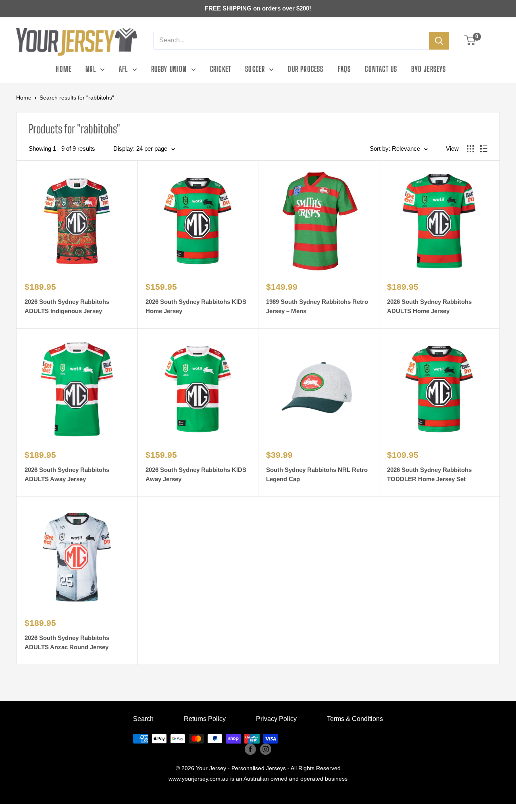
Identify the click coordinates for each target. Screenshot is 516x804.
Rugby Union (169, 68)
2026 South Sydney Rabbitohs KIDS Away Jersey (196, 474)
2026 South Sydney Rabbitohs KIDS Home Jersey (196, 306)
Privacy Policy (276, 718)
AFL (123, 68)
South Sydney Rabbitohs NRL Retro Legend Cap (317, 474)
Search (143, 718)
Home (63, 68)
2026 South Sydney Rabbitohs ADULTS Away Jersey (67, 474)
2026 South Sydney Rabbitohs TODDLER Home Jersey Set (429, 474)
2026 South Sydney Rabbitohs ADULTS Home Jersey (429, 306)
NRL (90, 68)
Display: (124, 148)
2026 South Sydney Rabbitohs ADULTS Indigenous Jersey (67, 306)
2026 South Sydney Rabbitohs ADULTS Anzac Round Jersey (67, 642)
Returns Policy (205, 718)
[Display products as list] (483, 148)
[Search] (439, 41)
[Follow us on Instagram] (265, 749)
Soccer (255, 68)
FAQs (344, 68)
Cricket (220, 68)
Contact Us (381, 68)
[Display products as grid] (470, 148)
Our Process (305, 68)
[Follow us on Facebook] (250, 749)
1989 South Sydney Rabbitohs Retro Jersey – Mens (317, 306)
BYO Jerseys (428, 68)
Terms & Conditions (355, 718)
